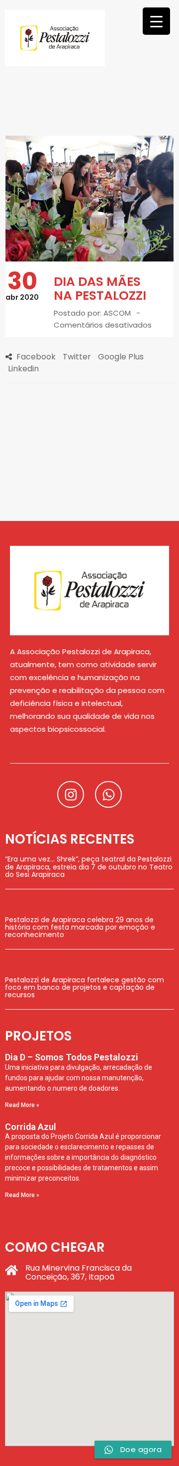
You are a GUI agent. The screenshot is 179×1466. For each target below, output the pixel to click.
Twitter (77, 356)
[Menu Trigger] (156, 21)
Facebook (36, 356)
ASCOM (117, 313)
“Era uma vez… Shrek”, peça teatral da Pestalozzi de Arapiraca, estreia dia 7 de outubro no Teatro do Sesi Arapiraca (89, 866)
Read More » (22, 1105)
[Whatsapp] (108, 794)
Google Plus (121, 356)
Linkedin (23, 368)
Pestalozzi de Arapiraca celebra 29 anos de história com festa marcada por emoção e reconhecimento (80, 927)
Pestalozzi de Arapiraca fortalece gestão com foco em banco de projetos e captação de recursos (84, 987)
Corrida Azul (30, 1126)
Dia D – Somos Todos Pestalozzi (71, 1057)
